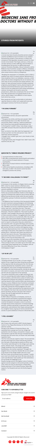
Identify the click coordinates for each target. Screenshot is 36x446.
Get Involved (5, 416)
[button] (34, 3)
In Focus (3, 421)
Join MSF (4, 426)
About (3, 406)
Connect (4, 431)
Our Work (4, 411)
